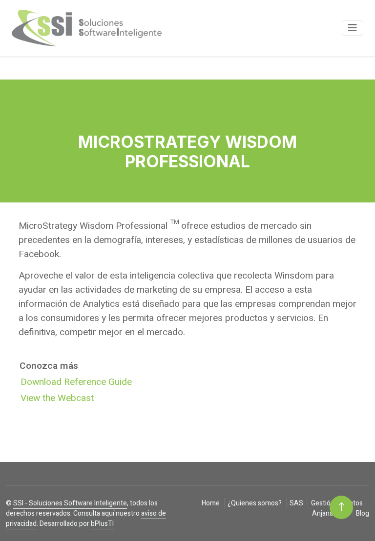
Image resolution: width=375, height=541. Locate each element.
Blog (362, 513)
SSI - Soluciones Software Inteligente (70, 503)
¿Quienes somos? (255, 503)
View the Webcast (57, 398)
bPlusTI (102, 524)
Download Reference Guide (76, 382)
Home (211, 503)
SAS (297, 503)
